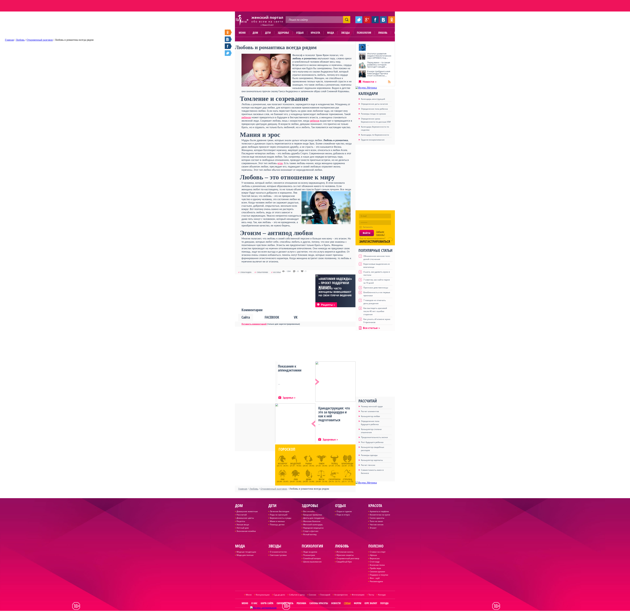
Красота (315, 33)
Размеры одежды (369, 455)
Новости (368, 81)
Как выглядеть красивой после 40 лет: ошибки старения (375, 311)
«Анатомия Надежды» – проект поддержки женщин (335, 283)
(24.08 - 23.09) (308, 480)
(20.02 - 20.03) (308, 464)
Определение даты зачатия (374, 104)
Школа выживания (312, 561)
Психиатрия (309, 555)
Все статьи (277, 272)
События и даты (297, 594)
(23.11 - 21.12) (347, 480)
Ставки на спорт (378, 551)
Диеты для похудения (313, 518)
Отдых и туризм (344, 511)
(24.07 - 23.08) (295, 480)
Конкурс (382, 594)
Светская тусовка (278, 555)
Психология (364, 33)
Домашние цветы (245, 518)
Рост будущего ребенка (372, 442)
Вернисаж (375, 558)
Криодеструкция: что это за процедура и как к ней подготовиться (334, 413)
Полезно (399, 33)
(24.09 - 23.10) (321, 480)
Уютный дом (243, 527)
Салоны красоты (318, 603)
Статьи (347, 603)
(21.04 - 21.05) (334, 464)
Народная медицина (313, 527)
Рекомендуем (376, 581)
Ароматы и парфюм (379, 511)
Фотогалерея (358, 594)
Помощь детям (277, 524)
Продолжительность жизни (374, 437)
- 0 (297, 271)
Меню (242, 33)
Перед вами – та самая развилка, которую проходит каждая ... (378, 64)
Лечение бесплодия (279, 511)
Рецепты (241, 521)
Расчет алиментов (370, 411)
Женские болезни (311, 521)
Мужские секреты (345, 555)
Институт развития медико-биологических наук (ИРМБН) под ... (379, 55)
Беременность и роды (280, 518)
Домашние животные (247, 511)
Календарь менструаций (373, 99)
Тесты (371, 594)
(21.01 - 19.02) (295, 464)
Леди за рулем (310, 551)
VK (295, 317)
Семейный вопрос (312, 558)
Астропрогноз (341, 594)
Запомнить (368, 227)
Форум (357, 603)
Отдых (300, 33)
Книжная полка (377, 565)
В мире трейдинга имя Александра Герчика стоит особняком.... (378, 73)
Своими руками (377, 571)
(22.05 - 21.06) (347, 464)
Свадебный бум (344, 561)
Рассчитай (242, 514)
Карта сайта (267, 603)
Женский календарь (313, 524)
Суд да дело (279, 594)
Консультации (263, 594)
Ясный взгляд (309, 534)
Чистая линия (376, 524)
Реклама (301, 603)
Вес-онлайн (309, 511)
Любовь (382, 33)
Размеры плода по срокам (373, 113)
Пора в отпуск (343, 514)
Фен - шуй (375, 578)
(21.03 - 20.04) (321, 464)
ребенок (246, 117)
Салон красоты (377, 518)
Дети (268, 33)
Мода (330, 33)
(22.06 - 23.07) (282, 480)
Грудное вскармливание (373, 139)
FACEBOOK (272, 317)
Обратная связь (285, 603)
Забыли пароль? (380, 233)
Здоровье (283, 33)
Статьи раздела (245, 272)
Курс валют (371, 603)
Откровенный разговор (347, 558)
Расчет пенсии (368, 465)
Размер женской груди (372, 406)
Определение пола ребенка (374, 108)
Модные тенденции (246, 551)
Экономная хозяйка (246, 531)
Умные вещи (243, 524)
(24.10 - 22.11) (334, 480)
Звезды (345, 33)
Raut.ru (304, 612)
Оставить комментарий (254, 324)
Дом (255, 33)
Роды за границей (278, 514)
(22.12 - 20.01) (282, 464)
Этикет (373, 527)
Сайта (246, 317)
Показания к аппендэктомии (289, 368)
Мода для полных (245, 555)
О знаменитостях (278, 551)
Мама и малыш (277, 521)
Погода (384, 603)
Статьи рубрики (262, 272)
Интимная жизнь (344, 551)
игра (280, 163)
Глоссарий (325, 594)
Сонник (312, 594)
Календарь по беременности (375, 134)
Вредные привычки (312, 514)
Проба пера (375, 568)
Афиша (373, 555)
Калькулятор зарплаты (372, 460)
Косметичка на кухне (380, 514)
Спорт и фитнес (310, 531)
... (368, 44)
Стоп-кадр (374, 561)
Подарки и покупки (379, 574)
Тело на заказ (376, 521)
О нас (254, 603)
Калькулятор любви (370, 416)
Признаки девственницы (375, 287)
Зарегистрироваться (374, 241)
